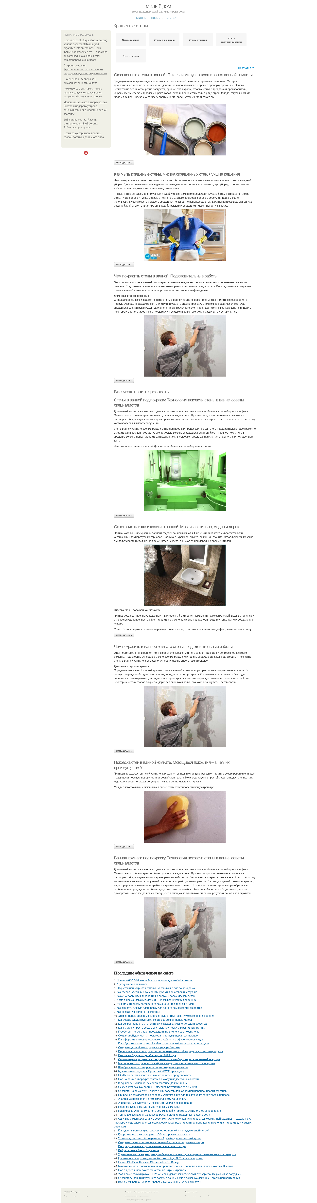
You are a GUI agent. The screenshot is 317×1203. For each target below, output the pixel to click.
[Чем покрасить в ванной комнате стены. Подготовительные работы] (185, 716)
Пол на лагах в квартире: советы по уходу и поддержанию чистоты (159, 1079)
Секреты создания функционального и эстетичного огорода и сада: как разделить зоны (85, 69)
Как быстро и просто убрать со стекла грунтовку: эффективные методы (161, 1027)
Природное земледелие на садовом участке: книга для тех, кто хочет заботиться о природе (174, 1095)
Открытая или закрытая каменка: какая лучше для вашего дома (156, 988)
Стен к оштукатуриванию (231, 39)
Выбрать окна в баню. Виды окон (138, 1150)
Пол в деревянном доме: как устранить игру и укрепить (152, 1170)
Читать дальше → (124, 163)
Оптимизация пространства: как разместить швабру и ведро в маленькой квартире (169, 1059)
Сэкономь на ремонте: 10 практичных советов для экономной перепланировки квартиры (172, 1091)
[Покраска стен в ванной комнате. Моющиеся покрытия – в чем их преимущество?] (185, 817)
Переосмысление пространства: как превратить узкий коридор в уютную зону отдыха (170, 1051)
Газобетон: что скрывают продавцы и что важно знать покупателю (158, 1031)
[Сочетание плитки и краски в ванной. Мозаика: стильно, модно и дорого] (185, 575)
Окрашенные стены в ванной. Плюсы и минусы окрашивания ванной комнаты (183, 74)
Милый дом (158, 6)
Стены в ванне (130, 39)
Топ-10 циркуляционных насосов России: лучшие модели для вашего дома (164, 1114)
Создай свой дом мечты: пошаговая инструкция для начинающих (158, 1035)
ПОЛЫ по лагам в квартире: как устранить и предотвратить (154, 1075)
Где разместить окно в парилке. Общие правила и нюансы (154, 1134)
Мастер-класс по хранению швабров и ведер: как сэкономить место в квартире (166, 1063)
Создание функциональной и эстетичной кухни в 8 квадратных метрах (161, 1142)
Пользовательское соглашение (146, 1192)
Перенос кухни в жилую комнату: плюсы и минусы (149, 1107)
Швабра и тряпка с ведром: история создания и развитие (153, 1067)
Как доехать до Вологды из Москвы (138, 1012)
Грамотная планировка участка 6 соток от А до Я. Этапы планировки (160, 1158)
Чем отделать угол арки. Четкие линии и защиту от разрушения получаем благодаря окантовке (83, 92)
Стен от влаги (131, 56)
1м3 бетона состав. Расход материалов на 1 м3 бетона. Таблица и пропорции (81, 123)
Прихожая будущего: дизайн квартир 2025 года (147, 1055)
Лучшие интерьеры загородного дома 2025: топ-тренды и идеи (155, 1004)
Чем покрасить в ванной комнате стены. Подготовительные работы (173, 646)
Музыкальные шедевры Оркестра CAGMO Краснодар (151, 1071)
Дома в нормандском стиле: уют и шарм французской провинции (156, 1000)
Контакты (128, 1192)
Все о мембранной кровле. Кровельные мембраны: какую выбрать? (159, 1182)
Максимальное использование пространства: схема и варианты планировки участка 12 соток (175, 1166)
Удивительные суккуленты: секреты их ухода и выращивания (155, 1103)
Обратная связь (191, 1192)
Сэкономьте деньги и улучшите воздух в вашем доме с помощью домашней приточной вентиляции (179, 1178)
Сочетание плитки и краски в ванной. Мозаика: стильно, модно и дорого (177, 526)
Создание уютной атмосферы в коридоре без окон (149, 1047)
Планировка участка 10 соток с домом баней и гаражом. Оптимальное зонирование (169, 1110)
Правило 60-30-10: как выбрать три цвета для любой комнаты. (155, 980)
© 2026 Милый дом (72, 1192)
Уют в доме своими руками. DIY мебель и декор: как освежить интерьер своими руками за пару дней (179, 1174)
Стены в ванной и (164, 39)
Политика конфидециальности (137, 1196)
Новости (157, 17)
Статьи (171, 17)
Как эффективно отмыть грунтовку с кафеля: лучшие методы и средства (162, 1023)
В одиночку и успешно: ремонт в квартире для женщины (152, 1083)
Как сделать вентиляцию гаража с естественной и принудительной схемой (163, 1130)
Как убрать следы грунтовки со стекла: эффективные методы (155, 1019)
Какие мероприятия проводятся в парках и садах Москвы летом (156, 996)
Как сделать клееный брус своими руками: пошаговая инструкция (157, 992)
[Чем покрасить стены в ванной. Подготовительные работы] (185, 346)
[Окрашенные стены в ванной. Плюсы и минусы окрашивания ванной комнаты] (185, 129)
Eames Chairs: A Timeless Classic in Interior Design (148, 1162)
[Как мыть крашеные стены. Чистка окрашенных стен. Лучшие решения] (185, 235)
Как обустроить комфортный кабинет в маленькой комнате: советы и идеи (163, 1043)
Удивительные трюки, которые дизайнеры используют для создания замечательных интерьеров (177, 1154)
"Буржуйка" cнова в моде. (132, 984)
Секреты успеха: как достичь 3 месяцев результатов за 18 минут (157, 1087)
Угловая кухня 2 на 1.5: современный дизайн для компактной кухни (159, 1138)
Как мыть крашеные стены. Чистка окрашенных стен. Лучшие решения (177, 174)
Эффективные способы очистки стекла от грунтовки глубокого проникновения (166, 1016)
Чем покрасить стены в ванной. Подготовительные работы (165, 276)
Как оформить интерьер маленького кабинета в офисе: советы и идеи (161, 1039)
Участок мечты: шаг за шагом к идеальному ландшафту (152, 1099)
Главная (142, 17)
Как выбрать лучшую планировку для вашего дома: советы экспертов (159, 1008)
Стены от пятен (198, 39)
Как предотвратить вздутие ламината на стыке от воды (152, 1146)
